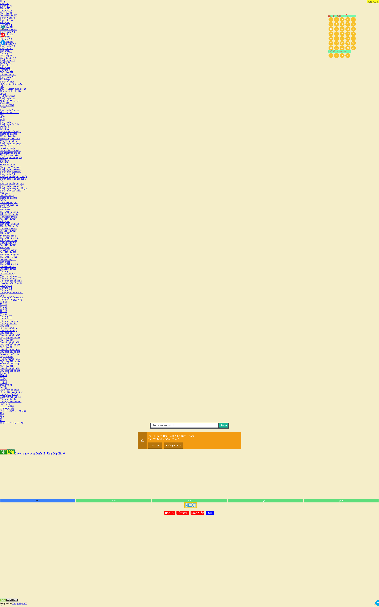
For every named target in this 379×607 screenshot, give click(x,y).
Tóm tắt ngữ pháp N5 (10, 335)
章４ (2, 420)
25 (353, 38)
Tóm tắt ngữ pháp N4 (10, 342)
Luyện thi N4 (6, 20)
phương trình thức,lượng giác (11, 85)
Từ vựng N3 (6, 39)
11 (331, 29)
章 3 (2, 418)
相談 (2, 115)
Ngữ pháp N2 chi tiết (10, 361)
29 (348, 43)
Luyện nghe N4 (7, 32)
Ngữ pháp (4, 325)
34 (348, 48)
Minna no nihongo (8, 134)
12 (336, 29)
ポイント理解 (7, 105)
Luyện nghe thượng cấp (11, 157)
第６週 (3, 314)
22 (336, 38)
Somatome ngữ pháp (9, 354)
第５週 (3, 311)
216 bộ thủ (5, 207)
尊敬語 (3, 375)
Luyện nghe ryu (7, 98)
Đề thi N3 (4, 145)
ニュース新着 (7, 408)
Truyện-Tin (5, 404)
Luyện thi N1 (6, 65)
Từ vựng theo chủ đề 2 (10, 401)
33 (342, 48)
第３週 (3, 306)
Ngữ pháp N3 (6, 41)
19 (348, 34)
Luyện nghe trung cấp (10, 143)
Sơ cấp (3, 200)
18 (342, 34)
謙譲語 (3, 380)
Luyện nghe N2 (7, 60)
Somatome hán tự (8, 235)
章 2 (2, 415)
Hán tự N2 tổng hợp (9, 254)
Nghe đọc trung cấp (9, 155)
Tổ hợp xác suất (7, 96)
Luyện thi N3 (6, 34)
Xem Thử (155, 445)
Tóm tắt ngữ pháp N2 (10, 359)
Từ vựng (4, 271)
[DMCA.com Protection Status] (9, 601)
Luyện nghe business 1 (10, 169)
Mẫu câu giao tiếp (8, 141)
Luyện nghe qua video (10, 190)
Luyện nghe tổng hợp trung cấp (13, 180)
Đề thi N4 (4, 129)
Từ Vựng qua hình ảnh (11, 280)
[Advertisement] (89, 477)
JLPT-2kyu (5, 62)
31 (331, 48)
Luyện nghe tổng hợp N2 (12, 183)
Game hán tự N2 (8, 58)
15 (353, 29)
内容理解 (4, 103)
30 (353, 43)
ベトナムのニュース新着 (13, 411)
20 (353, 34)
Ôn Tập (3, 387)
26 (331, 43)
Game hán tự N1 (8, 74)
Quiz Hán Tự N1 (8, 269)
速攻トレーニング (9, 100)
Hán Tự (169, 512)
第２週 (3, 304)
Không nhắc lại (173, 445)
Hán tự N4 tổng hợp (9, 224)
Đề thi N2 (4, 160)
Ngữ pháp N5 (6, 13)
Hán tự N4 (5, 22)
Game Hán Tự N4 (8, 29)
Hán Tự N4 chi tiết (9, 226)
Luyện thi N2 (6, 48)
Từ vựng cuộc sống (9, 321)
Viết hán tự (5, 193)
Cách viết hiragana (8, 202)
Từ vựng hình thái (8, 323)
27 (336, 43)
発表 (2, 117)
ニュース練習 (7, 406)
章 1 (2, 413)
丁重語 (3, 382)
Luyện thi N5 (6, 6)
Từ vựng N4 (6, 25)
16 (331, 34)
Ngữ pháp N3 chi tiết (10, 352)
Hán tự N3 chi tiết (8, 240)
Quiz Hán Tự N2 (8, 252)
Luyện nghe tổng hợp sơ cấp (13, 176)
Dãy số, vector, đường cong (13, 89)
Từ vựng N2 (6, 53)
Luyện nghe (5, 122)
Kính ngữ (4, 373)
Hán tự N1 (5, 67)
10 (353, 24)
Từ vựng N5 (6, 10)
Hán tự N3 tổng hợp (9, 238)
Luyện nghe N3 (7, 46)
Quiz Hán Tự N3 (8, 245)
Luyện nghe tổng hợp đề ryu (13, 188)
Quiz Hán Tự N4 (8, 231)
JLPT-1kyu (5, 79)
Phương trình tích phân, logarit (11, 92)
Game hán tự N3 (8, 44)
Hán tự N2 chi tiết (8, 257)
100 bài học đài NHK (10, 138)
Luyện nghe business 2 (10, 171)
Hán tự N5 (5, 8)
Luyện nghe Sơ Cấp (9, 124)
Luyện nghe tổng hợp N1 (12, 186)
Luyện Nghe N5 (7, 17)
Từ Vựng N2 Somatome (11, 297)
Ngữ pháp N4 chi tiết (10, 344)
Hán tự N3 (5, 233)
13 (342, 29)
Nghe (209, 512)
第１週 (3, 302)
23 (342, 38)
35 (353, 48)
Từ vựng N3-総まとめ (11, 299)
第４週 (3, 309)
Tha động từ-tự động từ (11, 283)
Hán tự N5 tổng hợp (9, 212)
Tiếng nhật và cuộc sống (11, 392)
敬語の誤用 (6, 385)
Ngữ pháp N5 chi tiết (10, 337)
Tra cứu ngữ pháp (8, 328)
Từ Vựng (182, 512)
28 (342, 43)
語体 (2, 378)
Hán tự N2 (5, 51)
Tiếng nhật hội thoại (9, 389)
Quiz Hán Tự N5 (8, 219)
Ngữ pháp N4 (6, 27)
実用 (2, 119)
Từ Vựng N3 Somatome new (11, 293)
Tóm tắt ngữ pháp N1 (10, 368)
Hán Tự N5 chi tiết (9, 214)
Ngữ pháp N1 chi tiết (10, 370)
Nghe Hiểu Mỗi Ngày (10, 131)
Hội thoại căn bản (8, 136)
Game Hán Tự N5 (8, 15)
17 (336, 34)
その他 (3, 107)
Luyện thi (4, 3)
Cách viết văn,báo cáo (10, 397)
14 (348, 29)
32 (336, 48)
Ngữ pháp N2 (6, 55)
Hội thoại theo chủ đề (10, 152)
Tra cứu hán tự (7, 195)
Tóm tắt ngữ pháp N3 (10, 349)
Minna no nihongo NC (10, 278)
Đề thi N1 (4, 162)
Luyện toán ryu (7, 81)
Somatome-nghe (7, 148)
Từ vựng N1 (6, 70)
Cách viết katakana (9, 205)
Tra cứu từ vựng (7, 273)
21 (331, 38)
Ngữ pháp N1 (6, 72)
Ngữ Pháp (197, 512)
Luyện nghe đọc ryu (9, 110)
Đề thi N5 (4, 126)
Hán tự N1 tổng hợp (9, 264)
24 (348, 38)
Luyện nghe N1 (7, 77)
